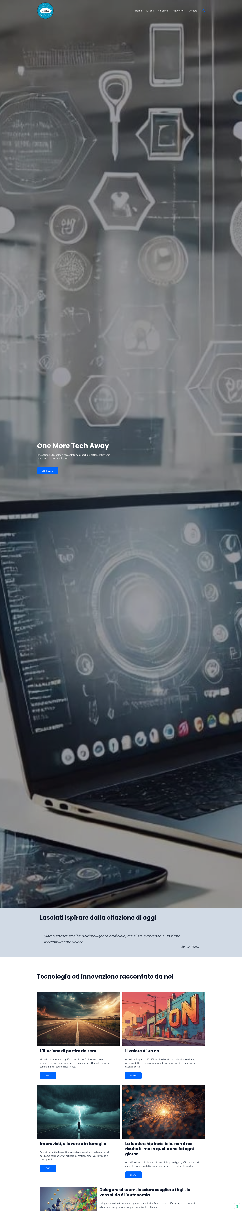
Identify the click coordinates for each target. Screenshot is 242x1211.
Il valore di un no (142, 1051)
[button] (204, 10)
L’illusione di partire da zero (68, 1051)
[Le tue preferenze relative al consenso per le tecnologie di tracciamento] (237, 1206)
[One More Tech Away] (45, 10)
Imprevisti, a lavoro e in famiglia (73, 1143)
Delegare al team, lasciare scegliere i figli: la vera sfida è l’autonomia (145, 1192)
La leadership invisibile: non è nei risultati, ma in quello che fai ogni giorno (159, 1149)
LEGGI (48, 1075)
